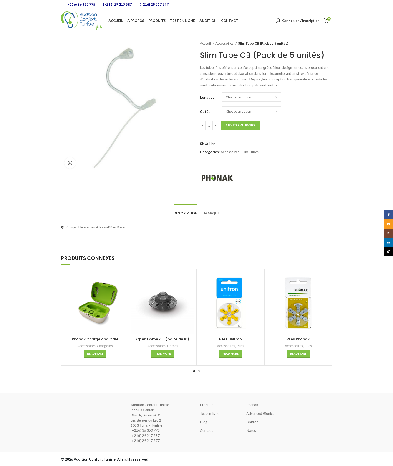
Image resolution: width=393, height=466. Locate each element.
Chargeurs (105, 346)
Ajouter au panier (241, 125)
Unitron (252, 422)
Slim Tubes (250, 151)
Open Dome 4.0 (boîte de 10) (162, 339)
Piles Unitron (230, 339)
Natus (251, 430)
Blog (203, 422)
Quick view (123, 279)
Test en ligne (209, 413)
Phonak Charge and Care (95, 339)
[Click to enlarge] (70, 163)
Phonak (252, 404)
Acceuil (206, 43)
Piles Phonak (298, 339)
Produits (206, 404)
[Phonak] (217, 178)
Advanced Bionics (260, 413)
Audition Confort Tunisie (95, 459)
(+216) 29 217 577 (154, 4)
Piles (240, 346)
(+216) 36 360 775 (80, 4)
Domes (172, 346)
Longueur (208, 97)
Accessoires (224, 43)
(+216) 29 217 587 (117, 4)
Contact (206, 430)
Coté (204, 111)
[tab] (185, 211)
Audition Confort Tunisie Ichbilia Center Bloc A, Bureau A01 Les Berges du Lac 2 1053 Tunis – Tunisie (150, 414)
